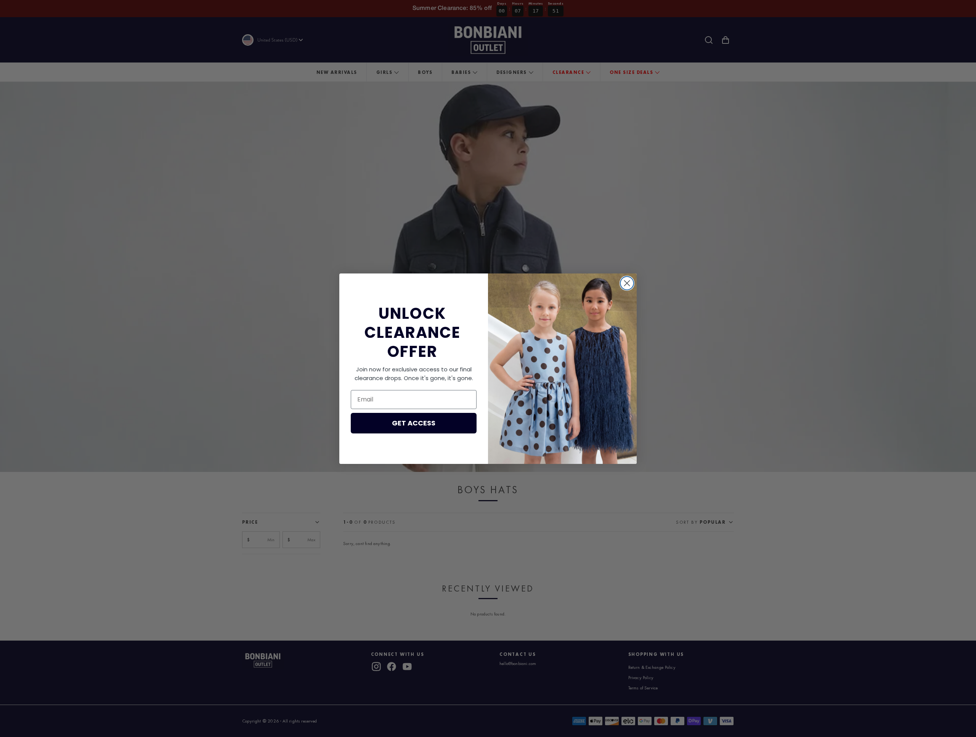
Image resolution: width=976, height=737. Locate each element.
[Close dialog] (627, 283)
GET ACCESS (413, 423)
